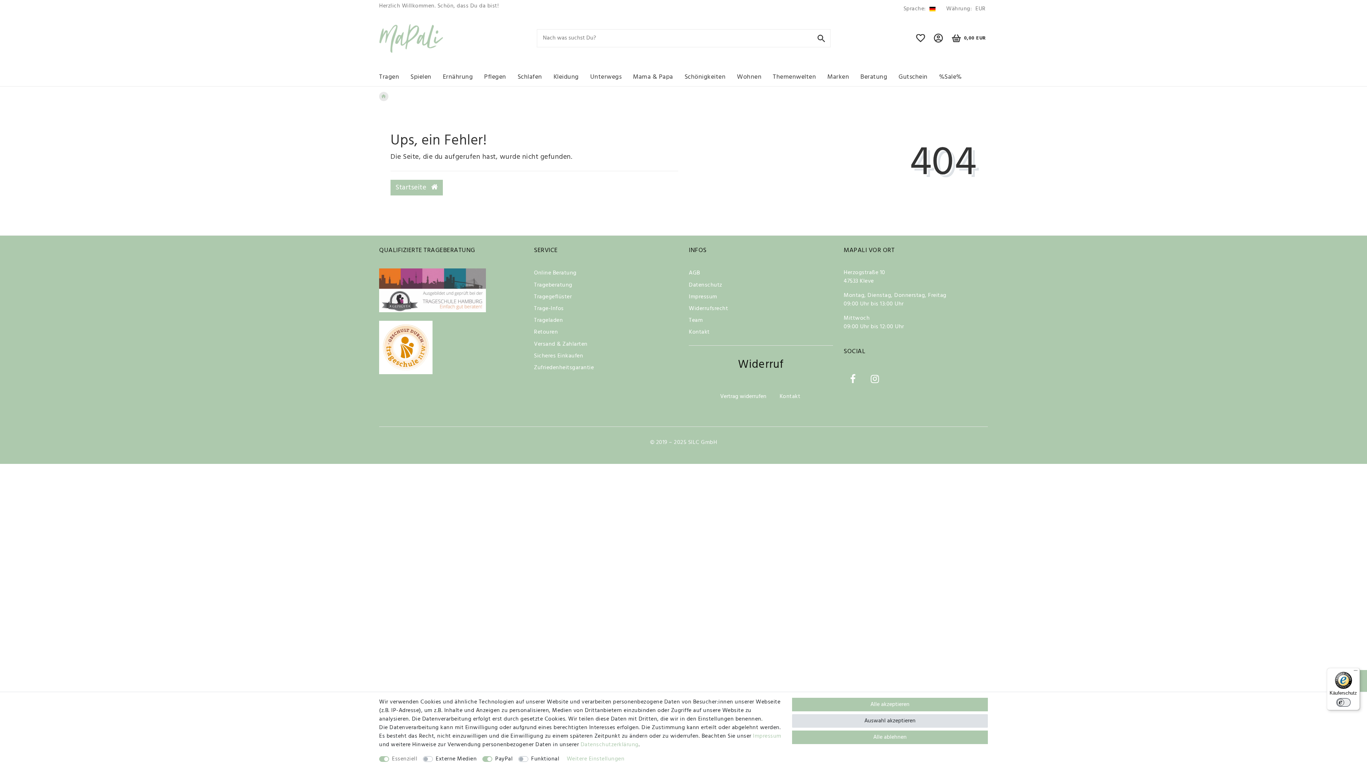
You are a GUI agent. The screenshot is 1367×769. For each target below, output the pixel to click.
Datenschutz (705, 285)
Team (696, 320)
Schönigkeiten (705, 77)
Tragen (389, 77)
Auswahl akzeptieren (890, 721)
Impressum (703, 297)
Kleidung (566, 77)
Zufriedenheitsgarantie (564, 367)
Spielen (420, 77)
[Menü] (1355, 672)
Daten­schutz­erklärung (610, 744)
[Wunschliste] (921, 41)
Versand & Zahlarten (561, 344)
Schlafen (530, 77)
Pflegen (495, 77)
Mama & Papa (653, 77)
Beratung (873, 77)
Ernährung (458, 77)
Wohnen (749, 77)
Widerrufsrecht (708, 308)
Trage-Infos (549, 308)
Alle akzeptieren (890, 704)
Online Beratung (555, 273)
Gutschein (913, 77)
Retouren (546, 332)
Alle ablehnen (890, 737)
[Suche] (821, 38)
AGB (694, 273)
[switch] (1343, 702)
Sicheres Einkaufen (558, 356)
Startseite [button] (412, 187)
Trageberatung (553, 285)
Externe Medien (456, 759)
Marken (838, 77)
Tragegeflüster (553, 297)
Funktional (545, 759)
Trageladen (548, 320)
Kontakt (699, 332)
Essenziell (404, 759)
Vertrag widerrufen (743, 396)
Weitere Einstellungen (596, 759)
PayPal (504, 759)
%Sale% (950, 77)
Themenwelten (794, 77)
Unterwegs (606, 77)
